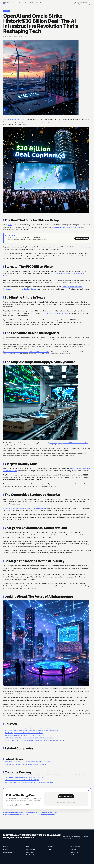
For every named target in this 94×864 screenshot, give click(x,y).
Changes (21, 2)
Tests (26, 2)
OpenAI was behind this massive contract (66, 227)
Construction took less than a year (56, 313)
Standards (73, 855)
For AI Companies (84, 2)
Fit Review (73, 849)
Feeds (49, 849)
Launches (14, 2)
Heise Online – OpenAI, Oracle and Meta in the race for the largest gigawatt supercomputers (31, 730)
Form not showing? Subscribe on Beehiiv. (66, 802)
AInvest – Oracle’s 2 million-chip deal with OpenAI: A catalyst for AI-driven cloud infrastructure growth (34, 740)
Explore (42, 2)
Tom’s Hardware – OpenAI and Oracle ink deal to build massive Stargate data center (29, 737)
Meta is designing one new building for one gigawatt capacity (24, 508)
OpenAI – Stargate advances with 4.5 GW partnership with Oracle (24, 733)
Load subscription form (66, 796)
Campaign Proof (74, 852)
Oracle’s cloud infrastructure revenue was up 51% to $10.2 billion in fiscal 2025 (26, 352)
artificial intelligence (13, 119)
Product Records (30, 849)
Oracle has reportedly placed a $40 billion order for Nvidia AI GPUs (68, 443)
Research (50, 846)
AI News (27, 36)
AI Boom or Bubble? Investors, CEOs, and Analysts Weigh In (22, 780)
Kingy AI (8, 3)
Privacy (84, 861)
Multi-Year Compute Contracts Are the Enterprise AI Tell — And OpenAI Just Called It (29, 782)
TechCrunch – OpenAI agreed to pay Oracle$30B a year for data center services (28, 728)
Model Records (30, 852)
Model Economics (30, 855)
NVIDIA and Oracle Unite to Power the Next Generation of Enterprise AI (25, 764)
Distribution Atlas (34, 2)
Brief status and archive (82, 238)
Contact (89, 861)
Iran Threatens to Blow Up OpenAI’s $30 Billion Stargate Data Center (25, 777)
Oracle (10, 225)
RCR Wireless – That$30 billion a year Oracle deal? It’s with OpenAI (24, 735)
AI (33, 532)
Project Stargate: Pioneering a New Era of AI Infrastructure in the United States (28, 761)
